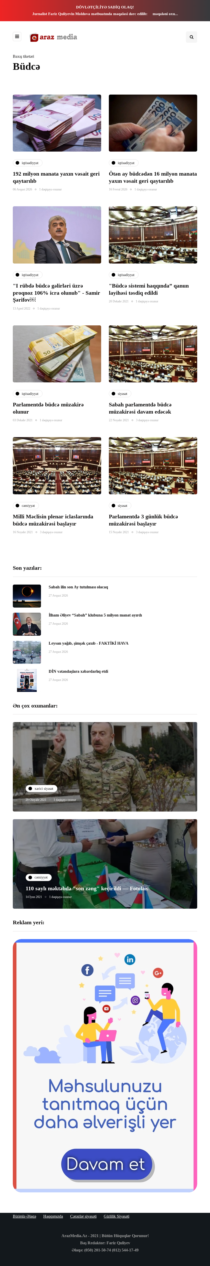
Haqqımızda (53, 1216)
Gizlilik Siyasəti (116, 1216)
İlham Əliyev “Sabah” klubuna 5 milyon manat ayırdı (95, 615)
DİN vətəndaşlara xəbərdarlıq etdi (78, 671)
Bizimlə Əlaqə (24, 1216)
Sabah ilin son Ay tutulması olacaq (78, 587)
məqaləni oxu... (165, 14)
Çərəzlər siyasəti (83, 1216)
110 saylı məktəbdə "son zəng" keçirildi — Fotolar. (87, 888)
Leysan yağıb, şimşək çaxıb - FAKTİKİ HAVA (89, 643)
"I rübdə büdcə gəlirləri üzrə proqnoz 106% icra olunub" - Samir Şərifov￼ (56, 292)
